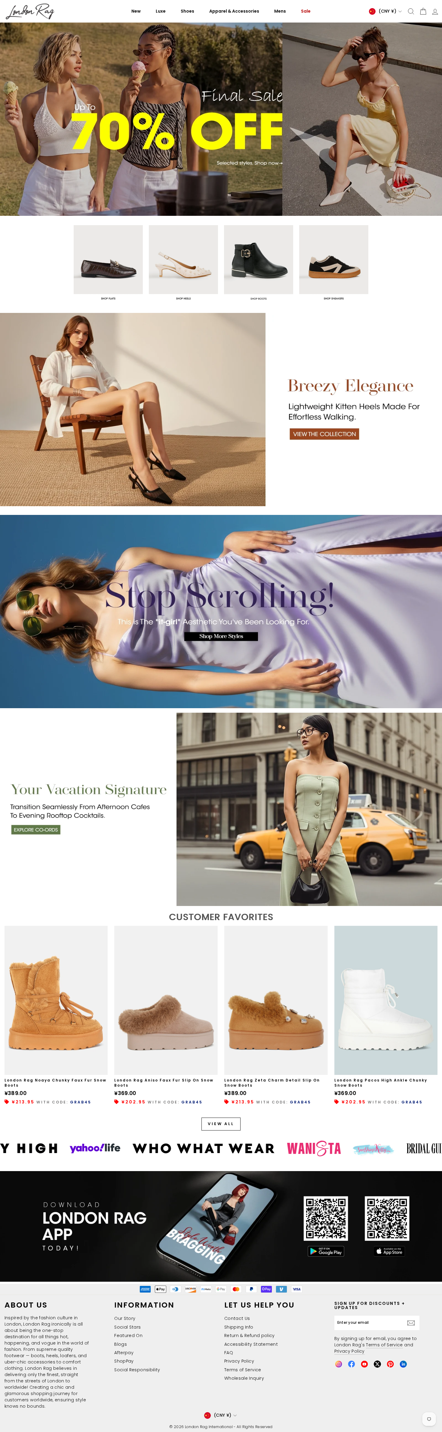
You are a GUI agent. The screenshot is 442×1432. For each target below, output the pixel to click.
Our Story (124, 1318)
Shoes (187, 11)
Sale (306, 11)
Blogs (120, 1344)
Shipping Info (238, 1327)
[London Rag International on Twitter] (377, 1364)
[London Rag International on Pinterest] (390, 1364)
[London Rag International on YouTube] (364, 1364)
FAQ (228, 1353)
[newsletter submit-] (412, 1322)
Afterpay (124, 1353)
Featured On (128, 1336)
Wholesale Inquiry (244, 1378)
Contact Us (237, 1318)
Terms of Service (242, 1370)
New (136, 11)
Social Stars (127, 1327)
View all (221, 1124)
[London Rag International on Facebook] (351, 1364)
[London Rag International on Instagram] (338, 1364)
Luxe (161, 11)
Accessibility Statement (251, 1344)
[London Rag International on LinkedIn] (403, 1364)
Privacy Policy (239, 1361)
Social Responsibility (137, 1370)
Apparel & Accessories (234, 11)
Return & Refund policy (249, 1336)
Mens (280, 11)
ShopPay (124, 1361)
